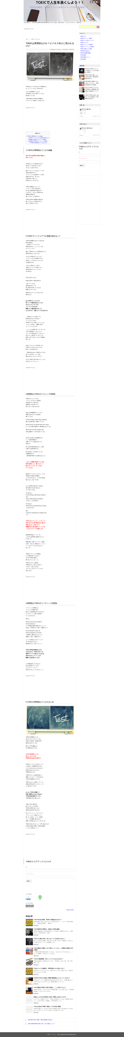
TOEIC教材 (83, 55)
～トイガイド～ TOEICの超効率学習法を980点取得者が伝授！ (63, 1034)
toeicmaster (71, 909)
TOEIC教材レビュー (85, 57)
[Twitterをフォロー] (91, 2)
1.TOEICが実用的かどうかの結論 (35, 136)
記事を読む (36, 925)
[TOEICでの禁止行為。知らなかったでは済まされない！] (29, 941)
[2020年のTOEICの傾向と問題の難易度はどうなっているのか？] (29, 980)
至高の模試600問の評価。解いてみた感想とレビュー (41, 1023)
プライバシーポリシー (70, 22)
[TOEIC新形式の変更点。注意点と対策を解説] (29, 932)
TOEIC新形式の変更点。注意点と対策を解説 (47, 929)
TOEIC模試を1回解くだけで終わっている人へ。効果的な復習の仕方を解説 (92, 83)
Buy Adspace (27, 22)
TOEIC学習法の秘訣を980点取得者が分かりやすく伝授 (44, 22)
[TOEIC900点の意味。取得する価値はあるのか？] (29, 922)
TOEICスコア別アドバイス (87, 40)
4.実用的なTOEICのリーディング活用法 (37, 141)
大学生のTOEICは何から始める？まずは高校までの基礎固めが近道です (92, 97)
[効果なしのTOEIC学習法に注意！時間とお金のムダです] (29, 999)
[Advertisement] (50, 33)
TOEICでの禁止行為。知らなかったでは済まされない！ (50, 938)
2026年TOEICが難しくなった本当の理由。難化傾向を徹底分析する (92, 76)
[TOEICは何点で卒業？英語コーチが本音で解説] (29, 1009)
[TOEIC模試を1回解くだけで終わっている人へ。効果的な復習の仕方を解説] (29, 951)
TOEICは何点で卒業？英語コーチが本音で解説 (47, 1006)
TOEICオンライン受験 (86, 38)
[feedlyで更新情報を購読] (94, 2)
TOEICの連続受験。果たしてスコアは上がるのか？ (48, 959)
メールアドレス (30, 873)
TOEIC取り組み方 (84, 50)
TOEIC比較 (83, 59)
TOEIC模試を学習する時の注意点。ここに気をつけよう (50, 987)
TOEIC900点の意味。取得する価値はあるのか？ (48, 919)
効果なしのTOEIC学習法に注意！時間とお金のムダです (50, 997)
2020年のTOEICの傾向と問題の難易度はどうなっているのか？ (52, 978)
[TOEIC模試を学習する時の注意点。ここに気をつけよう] (29, 990)
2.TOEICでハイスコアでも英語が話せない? (38, 137)
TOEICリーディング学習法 (87, 46)
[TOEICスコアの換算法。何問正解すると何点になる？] (29, 971)
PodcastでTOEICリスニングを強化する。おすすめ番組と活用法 (92, 70)
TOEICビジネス (84, 42)
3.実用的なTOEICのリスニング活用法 (37, 139)
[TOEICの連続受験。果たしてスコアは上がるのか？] (29, 961)
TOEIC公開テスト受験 (86, 48)
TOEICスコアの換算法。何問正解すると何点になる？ (49, 968)
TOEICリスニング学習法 (86, 44)
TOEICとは (83, 36)
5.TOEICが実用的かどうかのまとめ (38, 142)
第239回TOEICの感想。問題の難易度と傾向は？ (40, 1019)
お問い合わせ (61, 22)
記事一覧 (79, 22)
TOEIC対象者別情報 (85, 53)
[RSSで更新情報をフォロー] (97, 2)
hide (39, 133)
